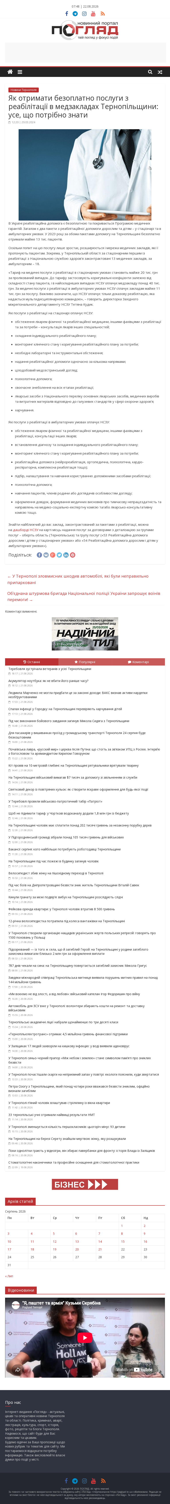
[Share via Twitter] (59, 554)
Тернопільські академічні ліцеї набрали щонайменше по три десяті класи (63, 1022)
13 (77, 1241)
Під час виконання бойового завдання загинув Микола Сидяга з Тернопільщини (68, 721)
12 (54, 1241)
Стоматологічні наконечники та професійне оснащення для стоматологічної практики (73, 1162)
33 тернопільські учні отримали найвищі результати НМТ (51, 1115)
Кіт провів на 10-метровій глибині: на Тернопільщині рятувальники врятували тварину (73, 765)
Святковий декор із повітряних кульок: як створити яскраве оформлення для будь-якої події (78, 789)
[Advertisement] (85, 53)
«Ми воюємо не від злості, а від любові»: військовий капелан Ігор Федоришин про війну (74, 994)
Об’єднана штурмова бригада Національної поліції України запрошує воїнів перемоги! (83, 596)
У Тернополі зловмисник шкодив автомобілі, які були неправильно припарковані (78, 579)
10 (9, 1241)
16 (145, 1241)
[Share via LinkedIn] (66, 554)
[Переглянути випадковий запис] (160, 71)
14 (100, 1241)
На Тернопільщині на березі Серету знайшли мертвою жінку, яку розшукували (67, 1139)
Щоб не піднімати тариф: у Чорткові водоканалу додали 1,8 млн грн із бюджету (68, 813)
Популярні (87, 662)
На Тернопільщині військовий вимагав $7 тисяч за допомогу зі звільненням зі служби (72, 777)
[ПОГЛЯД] (10, 72)
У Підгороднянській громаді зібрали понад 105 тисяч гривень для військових (66, 837)
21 (100, 1249)
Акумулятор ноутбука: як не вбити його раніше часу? (48, 681)
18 (32, 1249)
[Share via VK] (46, 554)
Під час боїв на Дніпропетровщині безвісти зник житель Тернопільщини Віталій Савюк (73, 885)
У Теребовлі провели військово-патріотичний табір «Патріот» (55, 801)
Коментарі (140, 662)
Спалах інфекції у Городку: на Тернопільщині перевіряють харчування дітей (65, 709)
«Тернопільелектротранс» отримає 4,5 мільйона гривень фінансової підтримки (68, 1034)
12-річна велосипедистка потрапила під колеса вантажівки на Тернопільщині (66, 921)
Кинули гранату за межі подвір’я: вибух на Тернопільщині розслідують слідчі (65, 897)
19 (54, 1249)
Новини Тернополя (24, 90)
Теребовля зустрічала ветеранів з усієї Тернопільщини (49, 669)
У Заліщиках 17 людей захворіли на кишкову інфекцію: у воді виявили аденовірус (68, 1046)
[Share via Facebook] (39, 554)
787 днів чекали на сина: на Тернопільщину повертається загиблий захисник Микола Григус (77, 965)
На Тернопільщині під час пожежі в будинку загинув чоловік (53, 861)
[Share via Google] (52, 554)
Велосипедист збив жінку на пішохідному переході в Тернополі (55, 873)
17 (9, 1249)
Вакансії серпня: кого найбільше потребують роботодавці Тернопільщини (64, 849)
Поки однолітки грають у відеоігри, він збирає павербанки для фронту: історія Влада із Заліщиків (81, 1151)
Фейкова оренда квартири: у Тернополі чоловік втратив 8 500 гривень (61, 909)
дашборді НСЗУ (25, 529)
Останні (33, 662)
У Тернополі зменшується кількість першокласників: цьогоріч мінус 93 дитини (66, 1127)
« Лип (9, 1276)
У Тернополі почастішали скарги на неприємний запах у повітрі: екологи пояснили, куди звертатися (83, 1074)
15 (123, 1241)
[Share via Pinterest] (72, 554)
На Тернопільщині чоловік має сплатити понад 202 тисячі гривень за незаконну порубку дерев (80, 825)
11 (32, 1241)
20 (77, 1249)
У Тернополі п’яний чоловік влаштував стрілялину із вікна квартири (59, 1103)
